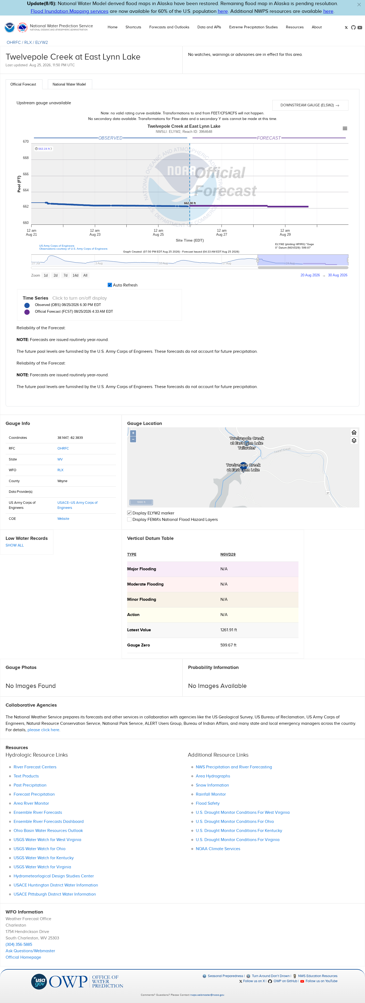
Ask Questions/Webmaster (30, 951)
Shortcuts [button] (133, 27)
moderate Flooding (145, 584)
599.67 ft (228, 645)
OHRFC (14, 42)
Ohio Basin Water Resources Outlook (48, 830)
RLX (28, 42)
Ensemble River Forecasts (38, 812)
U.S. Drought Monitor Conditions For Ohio (235, 821)
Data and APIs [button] (209, 27)
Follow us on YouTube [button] (321, 981)
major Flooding (141, 569)
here (223, 11)
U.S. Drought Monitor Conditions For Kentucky (239, 830)
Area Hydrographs (213, 776)
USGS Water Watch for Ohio (39, 848)
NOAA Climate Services (218, 848)
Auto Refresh (125, 285)
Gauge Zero (138, 645)
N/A (224, 569)
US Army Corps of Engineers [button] (56, 245)
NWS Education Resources (317, 976)
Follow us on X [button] (253, 981)
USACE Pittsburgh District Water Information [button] (55, 894)
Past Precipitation (30, 785)
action (133, 614)
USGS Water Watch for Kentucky (44, 858)
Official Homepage (23, 957)
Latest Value (139, 630)
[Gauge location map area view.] (354, 440)
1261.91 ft (228, 630)
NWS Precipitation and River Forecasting (234, 767)
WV (60, 459)
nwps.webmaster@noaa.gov (207, 995)
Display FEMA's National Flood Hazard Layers (174, 519)
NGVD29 (228, 554)
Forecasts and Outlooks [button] (169, 27)
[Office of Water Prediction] (86, 981)
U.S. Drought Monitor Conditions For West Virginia (243, 812)
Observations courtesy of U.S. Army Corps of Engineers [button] (73, 248)
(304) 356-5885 (19, 944)
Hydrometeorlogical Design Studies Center (54, 876)
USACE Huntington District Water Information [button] (56, 885)
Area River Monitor (31, 803)
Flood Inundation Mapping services (69, 11)
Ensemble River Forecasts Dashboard (49, 821)
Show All (15, 545)
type (131, 554)
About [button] (317, 27)
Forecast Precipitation (34, 794)
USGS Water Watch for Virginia (42, 867)
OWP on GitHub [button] (285, 981)
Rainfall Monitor (211, 794)
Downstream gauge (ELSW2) (308, 105)
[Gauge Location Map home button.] (354, 432)
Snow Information (212, 785)
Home (113, 27)
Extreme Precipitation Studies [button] (253, 27)
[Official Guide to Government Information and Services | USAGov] (39, 981)
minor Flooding (141, 599)
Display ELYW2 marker (152, 513)
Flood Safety (208, 803)
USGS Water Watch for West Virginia (47, 839)
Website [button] (63, 519)
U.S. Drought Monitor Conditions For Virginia (237, 839)
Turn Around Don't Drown (270, 976)
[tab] (24, 84)
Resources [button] (295, 27)
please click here (43, 730)
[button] (359, 4)
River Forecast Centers (35, 767)
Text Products (26, 776)
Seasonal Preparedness (225, 976)
